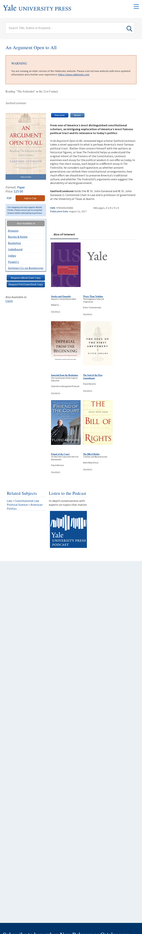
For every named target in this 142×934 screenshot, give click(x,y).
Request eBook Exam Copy (26, 277)
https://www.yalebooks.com (73, 74)
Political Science (17, 504)
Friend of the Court (60, 454)
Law (9, 501)
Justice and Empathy (61, 296)
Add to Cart (30, 198)
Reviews (77, 115)
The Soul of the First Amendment (92, 377)
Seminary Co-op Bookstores (25, 268)
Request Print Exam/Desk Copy (26, 284)
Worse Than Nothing (93, 296)
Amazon (13, 230)
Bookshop (14, 243)
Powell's (13, 262)
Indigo (12, 255)
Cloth (9, 301)
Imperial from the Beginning (64, 375)
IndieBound (15, 249)
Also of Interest (64, 234)
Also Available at (26, 223)
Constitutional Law (27, 501)
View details (55, 311)
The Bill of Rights (91, 454)
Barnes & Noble (18, 237)
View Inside (26, 176)
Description (60, 115)
